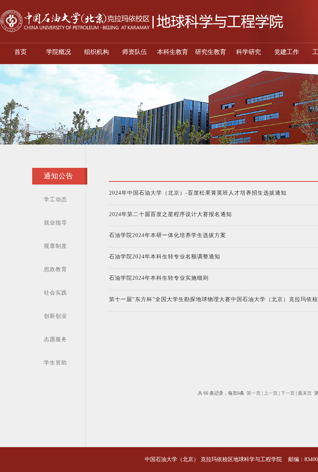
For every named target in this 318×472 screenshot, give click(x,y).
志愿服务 (55, 339)
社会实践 (55, 293)
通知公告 (58, 176)
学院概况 (58, 52)
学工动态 (55, 199)
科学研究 (248, 52)
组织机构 (96, 52)
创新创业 (55, 316)
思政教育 (55, 269)
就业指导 (55, 223)
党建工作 (286, 52)
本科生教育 (172, 52)
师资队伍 (134, 52)
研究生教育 (210, 52)
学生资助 (55, 363)
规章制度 (55, 246)
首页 (20, 52)
